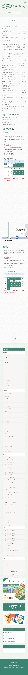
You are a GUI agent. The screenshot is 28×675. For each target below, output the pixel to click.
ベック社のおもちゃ (9, 469)
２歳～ (6, 367)
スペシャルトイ (7, 558)
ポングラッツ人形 (9, 482)
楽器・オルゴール (9, 436)
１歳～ (6, 365)
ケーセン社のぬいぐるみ (10, 484)
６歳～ (6, 377)
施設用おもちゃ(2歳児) (10, 535)
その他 (6, 388)
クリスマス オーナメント (11, 571)
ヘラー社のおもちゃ (9, 472)
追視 (6, 416)
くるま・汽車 (8, 408)
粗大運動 (7, 396)
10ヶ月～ (7, 362)
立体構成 (7, 423)
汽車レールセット (9, 411)
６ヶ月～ (7, 360)
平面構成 (7, 421)
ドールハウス (8, 406)
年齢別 (5, 352)
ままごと (7, 398)
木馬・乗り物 (8, 413)
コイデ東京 (7, 517)
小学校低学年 (8, 380)
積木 (6, 426)
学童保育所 (7, 545)
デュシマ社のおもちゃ (10, 464)
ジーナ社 (7, 522)
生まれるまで (8, 355)
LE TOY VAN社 (8, 515)
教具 (6, 441)
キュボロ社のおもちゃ (10, 457)
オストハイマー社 (9, 499)
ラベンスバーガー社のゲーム (11, 492)
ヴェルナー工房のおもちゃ (11, 474)
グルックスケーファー (10, 510)
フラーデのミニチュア (10, 479)
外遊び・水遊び (8, 446)
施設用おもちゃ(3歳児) (10, 538)
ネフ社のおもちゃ (9, 467)
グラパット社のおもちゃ (10, 459)
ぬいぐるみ (7, 403)
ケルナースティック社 (10, 512)
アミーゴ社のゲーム (9, 494)
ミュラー (7, 507)
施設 (5, 527)
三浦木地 (7, 520)
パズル (6, 431)
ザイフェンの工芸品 (9, 574)
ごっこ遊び (7, 451)
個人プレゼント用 (9, 555)
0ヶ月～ (6, 357)
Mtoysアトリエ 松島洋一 (10, 502)
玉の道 (6, 428)
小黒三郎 (7, 497)
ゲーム (6, 433)
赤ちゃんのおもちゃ (9, 393)
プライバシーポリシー (9, 638)
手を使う (7, 418)
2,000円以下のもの (9, 448)
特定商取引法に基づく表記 (10, 641)
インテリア (7, 566)
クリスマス (7, 569)
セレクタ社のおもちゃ (10, 487)
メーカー (6, 454)
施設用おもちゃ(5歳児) (10, 543)
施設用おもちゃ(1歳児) (10, 533)
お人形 (6, 401)
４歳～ (6, 372)
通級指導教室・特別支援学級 (11, 550)
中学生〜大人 (8, 385)
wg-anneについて (8, 632)
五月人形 (7, 564)
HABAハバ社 (7, 489)
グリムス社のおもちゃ (10, 462)
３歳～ (6, 370)
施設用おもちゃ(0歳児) (10, 530)
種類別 (5, 390)
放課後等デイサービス (10, 548)
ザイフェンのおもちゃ (10, 477)
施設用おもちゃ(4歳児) (10, 540)
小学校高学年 (8, 383)
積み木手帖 (7, 525)
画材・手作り (8, 438)
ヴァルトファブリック (10, 504)
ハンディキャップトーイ (10, 553)
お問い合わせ (7, 635)
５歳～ (6, 375)
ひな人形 (7, 561)
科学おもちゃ (8, 443)
